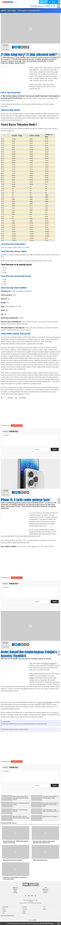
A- (59, 57)
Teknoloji (25, 909)
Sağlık (24, 913)
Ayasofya (52, 663)
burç (16, 397)
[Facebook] (13, 47)
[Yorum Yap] (28, 47)
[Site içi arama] (35, 895)
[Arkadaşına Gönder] (22, 47)
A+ (59, 54)
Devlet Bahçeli (45, 663)
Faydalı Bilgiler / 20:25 (42, 5)
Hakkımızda (15, 887)
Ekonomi (25, 907)
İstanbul (31, 678)
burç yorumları (22, 397)
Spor (4, 913)
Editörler (15, 889)
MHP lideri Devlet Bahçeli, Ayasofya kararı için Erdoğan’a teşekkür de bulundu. (26, 659)
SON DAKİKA (5, 907)
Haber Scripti (31, 920)
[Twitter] (16, 47)
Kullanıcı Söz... (45, 889)
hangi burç (10, 397)
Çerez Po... (45, 892)
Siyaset (4, 909)
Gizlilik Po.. (45, 890)
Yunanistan (6, 721)
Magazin (4, 911)
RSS (46, 887)
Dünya (44, 909)
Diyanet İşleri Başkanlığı (44, 702)
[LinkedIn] (19, 47)
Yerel (44, 907)
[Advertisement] (13, 77)
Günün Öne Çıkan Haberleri (7, 915)
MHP (30, 663)
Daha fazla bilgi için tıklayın (46, 923)
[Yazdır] (25, 47)
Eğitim (24, 911)
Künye (15, 890)
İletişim (15, 892)
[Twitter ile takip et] (28, 895)
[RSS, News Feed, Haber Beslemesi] (32, 895)
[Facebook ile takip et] (25, 895)
